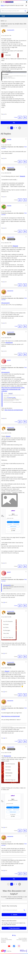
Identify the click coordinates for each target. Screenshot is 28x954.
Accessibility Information (22, 939)
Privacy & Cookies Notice (6, 939)
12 (4, 691)
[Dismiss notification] (26, 5)
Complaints (3, 940)
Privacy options (4, 938)
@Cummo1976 (5, 303)
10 (4, 602)
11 (4, 653)
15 (4, 870)
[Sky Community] (8, 2)
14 (4, 827)
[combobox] (13, 11)
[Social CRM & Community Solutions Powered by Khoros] (23, 951)
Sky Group (3, 942)
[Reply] (25, 117)
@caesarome (9, 342)
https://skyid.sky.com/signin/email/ (10, 716)
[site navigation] (1, 2)
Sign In (26, 2)
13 (4, 738)
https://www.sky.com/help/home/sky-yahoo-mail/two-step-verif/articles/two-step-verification (13, 389)
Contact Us (24, 940)
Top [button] (15, 935)
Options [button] (2, 20)
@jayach (8, 436)
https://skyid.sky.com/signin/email (14, 410)
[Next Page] (19, 128)
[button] (26, 29)
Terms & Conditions (23, 938)
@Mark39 (22, 176)
